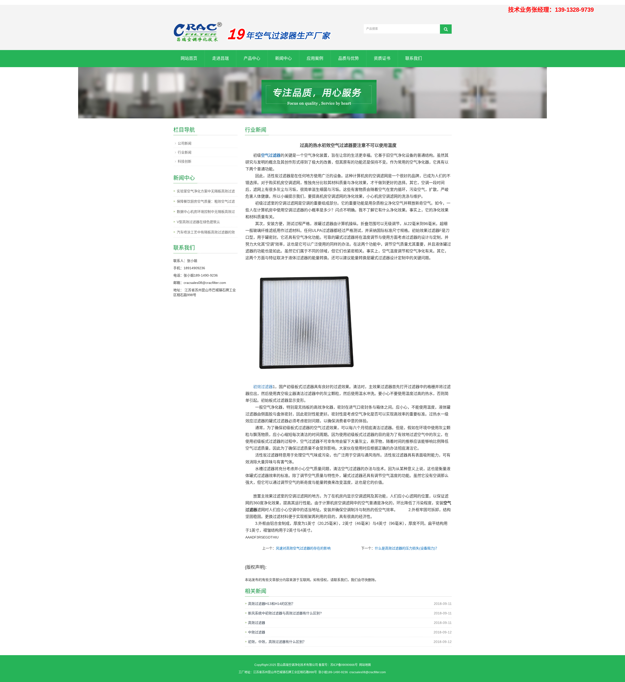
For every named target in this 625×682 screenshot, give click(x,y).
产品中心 (252, 58)
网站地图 (365, 665)
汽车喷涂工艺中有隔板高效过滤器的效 (206, 232)
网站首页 (189, 58)
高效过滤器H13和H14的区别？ (271, 604)
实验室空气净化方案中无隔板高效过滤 (206, 191)
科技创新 (184, 161)
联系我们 (413, 58)
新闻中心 (283, 58)
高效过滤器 (256, 623)
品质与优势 (348, 58)
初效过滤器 (263, 387)
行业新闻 (184, 152)
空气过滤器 (271, 155)
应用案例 (315, 58)
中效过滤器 (256, 632)
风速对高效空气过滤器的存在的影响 (303, 548)
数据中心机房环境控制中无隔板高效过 (206, 212)
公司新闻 (184, 143)
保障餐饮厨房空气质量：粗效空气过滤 (206, 201)
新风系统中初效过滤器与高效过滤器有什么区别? (285, 613)
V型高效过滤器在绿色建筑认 (198, 222)
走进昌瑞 (220, 58)
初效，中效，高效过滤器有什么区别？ (277, 642)
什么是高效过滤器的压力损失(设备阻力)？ (407, 548)
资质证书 (382, 58)
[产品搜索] (446, 29)
